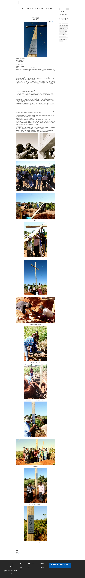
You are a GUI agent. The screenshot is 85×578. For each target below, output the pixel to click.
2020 (60, 23)
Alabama (61, 26)
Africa (67, 25)
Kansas (63, 31)
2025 (62, 25)
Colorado (64, 28)
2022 (64, 23)
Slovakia (65, 36)
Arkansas (64, 26)
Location (53, 21)
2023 (66, 23)
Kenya (66, 31)
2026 (64, 25)
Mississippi (61, 34)
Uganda (61, 39)
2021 (62, 23)
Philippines (61, 36)
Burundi (61, 28)
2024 (60, 25)
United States (64, 39)
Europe (67, 28)
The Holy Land (65, 37)
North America (65, 34)
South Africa (61, 37)
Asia (67, 26)
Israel (60, 31)
